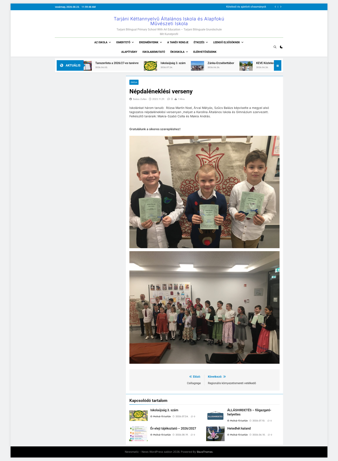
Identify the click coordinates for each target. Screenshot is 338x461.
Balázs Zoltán (140, 99)
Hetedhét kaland (239, 428)
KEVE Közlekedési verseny (247, 63)
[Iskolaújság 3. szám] (125, 67)
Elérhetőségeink (205, 51)
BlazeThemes (205, 451)
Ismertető (123, 42)
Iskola (134, 82)
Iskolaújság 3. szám (147, 63)
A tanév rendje (177, 42)
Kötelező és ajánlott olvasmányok (246, 6)
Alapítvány (129, 51)
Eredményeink (148, 42)
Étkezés (199, 42)
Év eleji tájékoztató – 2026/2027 (173, 428)
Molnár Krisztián (162, 416)
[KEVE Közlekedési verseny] (220, 67)
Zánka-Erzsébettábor (195, 63)
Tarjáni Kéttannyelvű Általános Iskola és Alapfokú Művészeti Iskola (169, 21)
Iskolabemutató (153, 51)
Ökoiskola (177, 51)
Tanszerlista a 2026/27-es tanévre (91, 63)
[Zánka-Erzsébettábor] (172, 67)
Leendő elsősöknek (226, 42)
